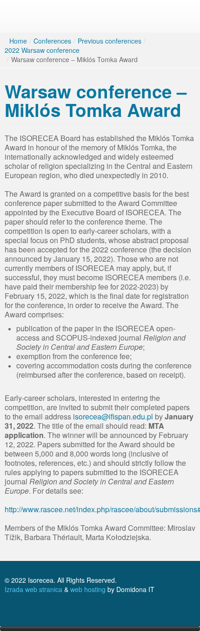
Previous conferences (109, 40)
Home (18, 40)
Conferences (52, 40)
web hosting (88, 589)
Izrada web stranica (33, 589)
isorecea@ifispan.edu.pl (113, 416)
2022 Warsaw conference (42, 50)
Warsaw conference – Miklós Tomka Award (96, 100)
